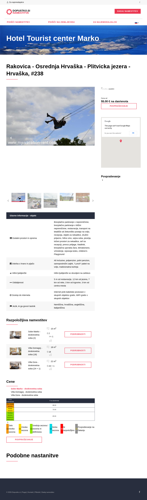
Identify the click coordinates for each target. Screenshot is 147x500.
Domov (8, 50)
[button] (121, 141)
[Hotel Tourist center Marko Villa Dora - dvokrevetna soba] (15, 365)
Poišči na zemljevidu (61, 22)
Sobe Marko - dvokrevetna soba (26, 389)
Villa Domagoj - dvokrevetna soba (26, 392)
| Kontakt (30, 492)
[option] (50, 116)
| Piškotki (37, 492)
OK (133, 133)
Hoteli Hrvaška (21, 50)
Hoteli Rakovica (79, 50)
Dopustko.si (21, 12)
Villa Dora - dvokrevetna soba (24, 395)
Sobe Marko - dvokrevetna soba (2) (34, 334)
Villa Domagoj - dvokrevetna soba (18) (35, 351)
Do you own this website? (113, 133)
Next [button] (90, 138)
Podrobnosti (77, 334)
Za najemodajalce (16, 2)
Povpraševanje (24, 440)
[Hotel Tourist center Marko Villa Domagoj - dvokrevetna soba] (15, 351)
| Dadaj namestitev (47, 492)
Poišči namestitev (18, 22)
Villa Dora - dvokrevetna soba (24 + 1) (34, 365)
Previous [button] (11, 138)
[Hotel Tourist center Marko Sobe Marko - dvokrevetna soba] (15, 335)
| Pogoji (23, 492)
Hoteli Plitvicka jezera (61, 50)
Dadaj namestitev (127, 11)
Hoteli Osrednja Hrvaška (40, 50)
